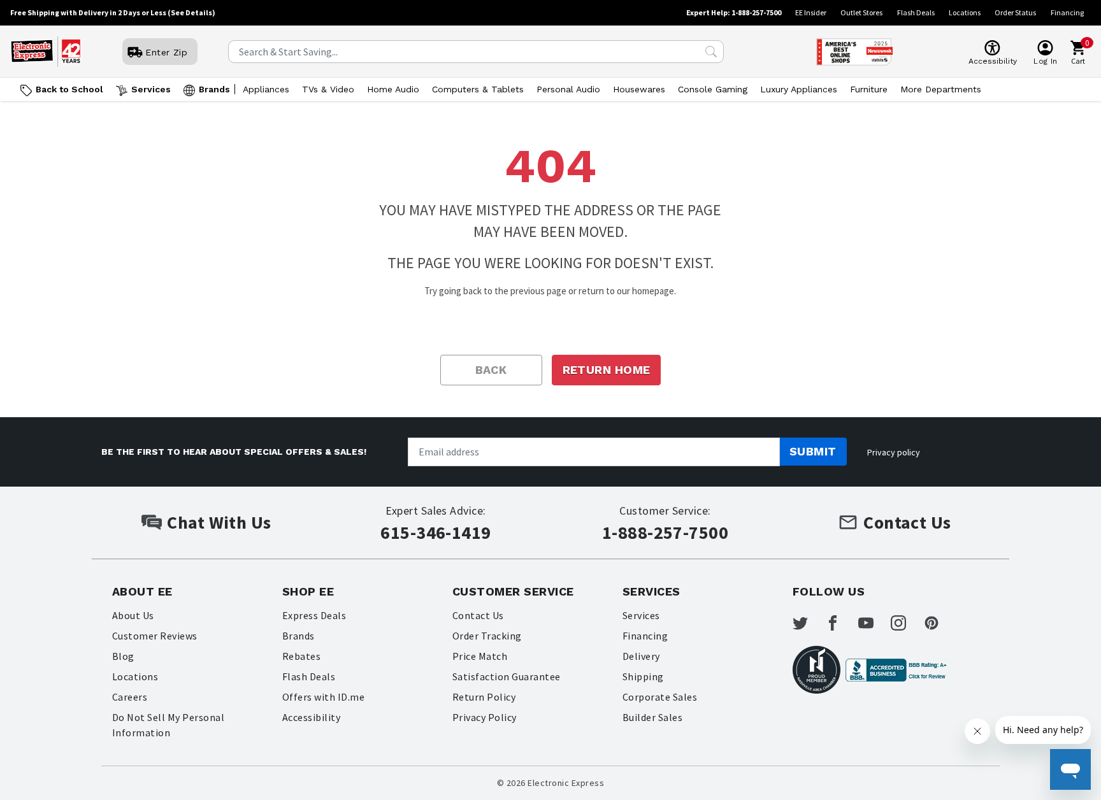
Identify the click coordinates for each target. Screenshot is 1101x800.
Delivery (641, 656)
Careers (129, 696)
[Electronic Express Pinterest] (939, 623)
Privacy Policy (484, 717)
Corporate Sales (659, 696)
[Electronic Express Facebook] (840, 623)
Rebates (301, 656)
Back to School (69, 89)
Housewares (639, 89)
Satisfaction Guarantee (506, 676)
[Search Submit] (711, 51)
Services (151, 89)
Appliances (266, 89)
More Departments (940, 89)
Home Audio (393, 89)
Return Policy (483, 696)
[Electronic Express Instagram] (906, 623)
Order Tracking (487, 635)
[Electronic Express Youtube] (873, 623)
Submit (813, 451)
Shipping (643, 676)
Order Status (1015, 12)
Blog (123, 656)
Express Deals (314, 615)
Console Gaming (712, 89)
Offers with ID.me (323, 696)
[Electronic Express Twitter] (808, 623)
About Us (133, 615)
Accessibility (311, 717)
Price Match (479, 656)
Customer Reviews (155, 635)
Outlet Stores (861, 12)
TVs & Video (328, 89)
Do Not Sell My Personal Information (168, 725)
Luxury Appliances (798, 89)
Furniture (869, 89)
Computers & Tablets (478, 89)
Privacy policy (893, 452)
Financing (1067, 12)
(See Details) (191, 12)
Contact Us (478, 615)
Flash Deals (916, 12)
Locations (965, 12)
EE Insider (810, 12)
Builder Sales (652, 717)
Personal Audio (568, 89)
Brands (214, 89)
